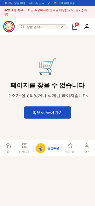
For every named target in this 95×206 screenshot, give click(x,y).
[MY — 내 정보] (87, 27)
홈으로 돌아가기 (47, 112)
